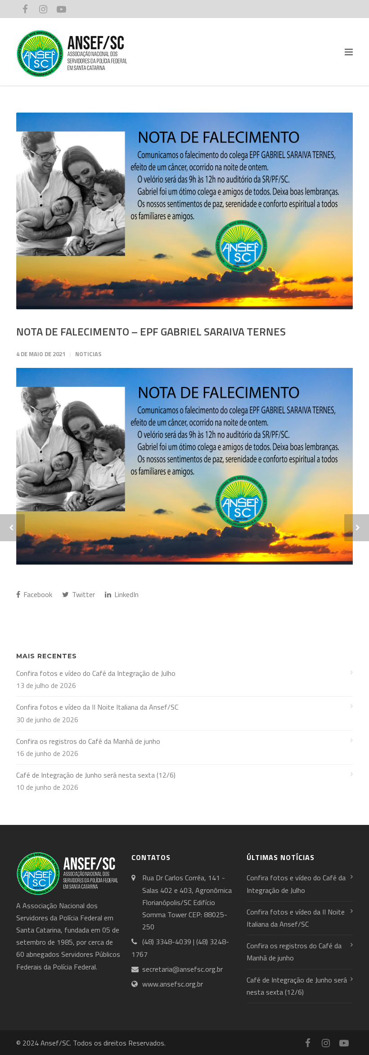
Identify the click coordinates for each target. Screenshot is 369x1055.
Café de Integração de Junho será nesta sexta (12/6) (96, 775)
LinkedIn (125, 594)
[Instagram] (43, 9)
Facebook (37, 594)
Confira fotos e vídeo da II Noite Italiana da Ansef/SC (97, 707)
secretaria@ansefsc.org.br (182, 969)
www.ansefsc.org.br (172, 983)
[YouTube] (61, 9)
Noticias (88, 353)
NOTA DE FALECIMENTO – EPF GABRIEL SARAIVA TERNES (151, 331)
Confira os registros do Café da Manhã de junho (88, 741)
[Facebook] (25, 9)
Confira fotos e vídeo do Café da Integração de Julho (96, 673)
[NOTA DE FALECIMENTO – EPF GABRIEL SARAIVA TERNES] (184, 211)
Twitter (82, 594)
